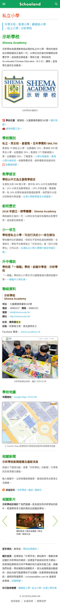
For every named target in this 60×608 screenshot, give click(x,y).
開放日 (38, 490)
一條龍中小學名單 (16, 279)
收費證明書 (11, 164)
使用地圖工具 (13, 128)
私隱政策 (28, 601)
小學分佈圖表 (42, 156)
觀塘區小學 (39, 24)
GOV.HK (32, 397)
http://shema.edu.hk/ (20, 316)
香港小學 (23, 24)
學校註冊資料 (30, 549)
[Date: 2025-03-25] (30, 521)
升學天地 (10, 24)
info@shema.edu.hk (20, 312)
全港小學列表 (50, 588)
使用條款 (15, 601)
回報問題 (16, 580)
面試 (30, 490)
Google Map (20, 397)
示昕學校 (26, 28)
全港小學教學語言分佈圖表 (37, 196)
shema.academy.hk (30, 331)
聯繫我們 (41, 601)
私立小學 (12, 28)
